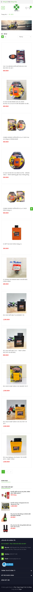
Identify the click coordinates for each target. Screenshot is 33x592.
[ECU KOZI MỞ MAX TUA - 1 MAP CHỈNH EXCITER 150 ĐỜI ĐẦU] (16, 339)
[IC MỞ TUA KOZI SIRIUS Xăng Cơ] (16, 232)
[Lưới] (2, 36)
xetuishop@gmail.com (15, 558)
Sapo (20, 589)
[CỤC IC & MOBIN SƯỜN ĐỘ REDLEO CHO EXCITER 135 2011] (16, 54)
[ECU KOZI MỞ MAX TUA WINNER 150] (16, 303)
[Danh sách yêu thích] (26, 8)
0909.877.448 (13, 554)
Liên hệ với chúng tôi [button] (8, 540)
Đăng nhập (14, 1)
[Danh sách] (5, 36)
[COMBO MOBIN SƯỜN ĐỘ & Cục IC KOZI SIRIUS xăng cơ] (16, 196)
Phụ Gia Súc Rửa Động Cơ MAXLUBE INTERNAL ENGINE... (21, 514)
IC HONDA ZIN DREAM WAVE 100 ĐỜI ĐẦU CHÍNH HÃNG (15, 280)
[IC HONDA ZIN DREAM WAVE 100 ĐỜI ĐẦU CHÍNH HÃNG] (16, 268)
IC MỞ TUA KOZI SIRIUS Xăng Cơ (12, 244)
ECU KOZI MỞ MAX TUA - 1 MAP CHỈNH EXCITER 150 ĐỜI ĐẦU (14, 351)
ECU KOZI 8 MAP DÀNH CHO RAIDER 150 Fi (15, 386)
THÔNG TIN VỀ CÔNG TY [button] (8, 570)
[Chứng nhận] (7, 564)
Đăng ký (5, 1)
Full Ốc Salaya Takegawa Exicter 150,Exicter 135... (20, 503)
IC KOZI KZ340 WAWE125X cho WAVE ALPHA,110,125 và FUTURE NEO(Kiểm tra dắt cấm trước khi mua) (16, 102)
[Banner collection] (16, 25)
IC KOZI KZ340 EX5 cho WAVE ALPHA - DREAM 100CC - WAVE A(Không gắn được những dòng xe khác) (16, 174)
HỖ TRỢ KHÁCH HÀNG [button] (7, 575)
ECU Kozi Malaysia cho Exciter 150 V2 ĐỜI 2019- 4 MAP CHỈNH (15, 458)
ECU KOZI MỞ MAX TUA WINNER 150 (13, 315)
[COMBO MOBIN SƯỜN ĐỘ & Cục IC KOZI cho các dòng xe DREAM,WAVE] (16, 125)
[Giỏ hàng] (29, 8)
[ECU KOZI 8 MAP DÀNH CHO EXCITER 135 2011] (16, 410)
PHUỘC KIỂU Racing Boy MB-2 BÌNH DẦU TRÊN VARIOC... (20, 492)
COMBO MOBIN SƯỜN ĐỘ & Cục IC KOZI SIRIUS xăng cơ (15, 209)
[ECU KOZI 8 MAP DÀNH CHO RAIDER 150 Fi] (16, 374)
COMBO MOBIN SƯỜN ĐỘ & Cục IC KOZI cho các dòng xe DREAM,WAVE (16, 138)
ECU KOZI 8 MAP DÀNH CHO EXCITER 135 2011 (15, 422)
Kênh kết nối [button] (5, 580)
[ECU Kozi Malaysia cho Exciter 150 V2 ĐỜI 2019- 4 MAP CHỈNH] (16, 445)
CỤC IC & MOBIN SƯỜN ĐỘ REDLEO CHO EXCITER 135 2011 (15, 67)
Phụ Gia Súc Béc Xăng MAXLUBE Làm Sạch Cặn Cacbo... (21, 525)
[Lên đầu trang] (27, 588)
